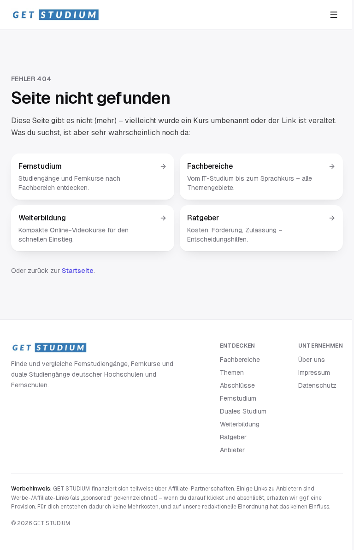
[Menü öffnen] (333, 15)
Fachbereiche (240, 359)
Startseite (78, 270)
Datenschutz (317, 385)
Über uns (311, 359)
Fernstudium (238, 398)
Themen (232, 372)
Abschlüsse (237, 385)
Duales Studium (243, 411)
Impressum (314, 372)
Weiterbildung (240, 424)
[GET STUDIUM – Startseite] (55, 14)
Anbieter (232, 450)
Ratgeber (233, 437)
